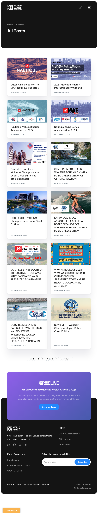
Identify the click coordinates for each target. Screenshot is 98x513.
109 (66, 359)
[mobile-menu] (88, 7)
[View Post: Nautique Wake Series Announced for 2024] (71, 111)
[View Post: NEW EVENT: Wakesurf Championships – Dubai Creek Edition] (71, 309)
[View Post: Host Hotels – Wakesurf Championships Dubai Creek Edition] (27, 202)
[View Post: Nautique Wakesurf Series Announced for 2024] (27, 111)
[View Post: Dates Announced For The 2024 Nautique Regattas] (27, 69)
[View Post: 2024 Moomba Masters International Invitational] (71, 69)
